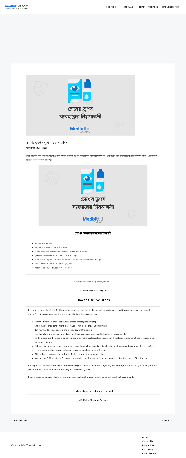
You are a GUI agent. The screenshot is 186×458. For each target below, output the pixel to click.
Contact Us (147, 441)
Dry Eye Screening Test (96, 290)
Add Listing (147, 449)
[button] (117, 7)
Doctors (111, 7)
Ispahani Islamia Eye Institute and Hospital (93, 391)
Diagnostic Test (170, 7)
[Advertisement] (93, 34)
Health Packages (148, 7)
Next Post (168, 420)
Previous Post (19, 420)
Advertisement (149, 453)
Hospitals (127, 7)
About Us (146, 437)
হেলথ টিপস (31, 147)
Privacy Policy (148, 445)
